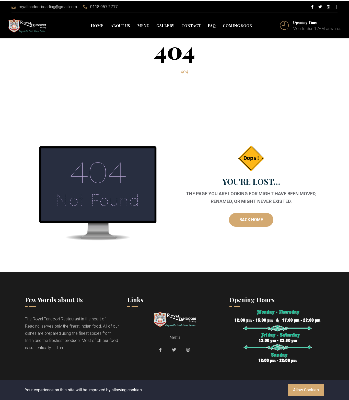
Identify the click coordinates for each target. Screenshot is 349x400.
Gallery (165, 25)
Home (97, 25)
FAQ (212, 25)
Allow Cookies (306, 389)
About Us (120, 25)
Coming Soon (237, 25)
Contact (191, 25)
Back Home (251, 219)
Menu (143, 25)
